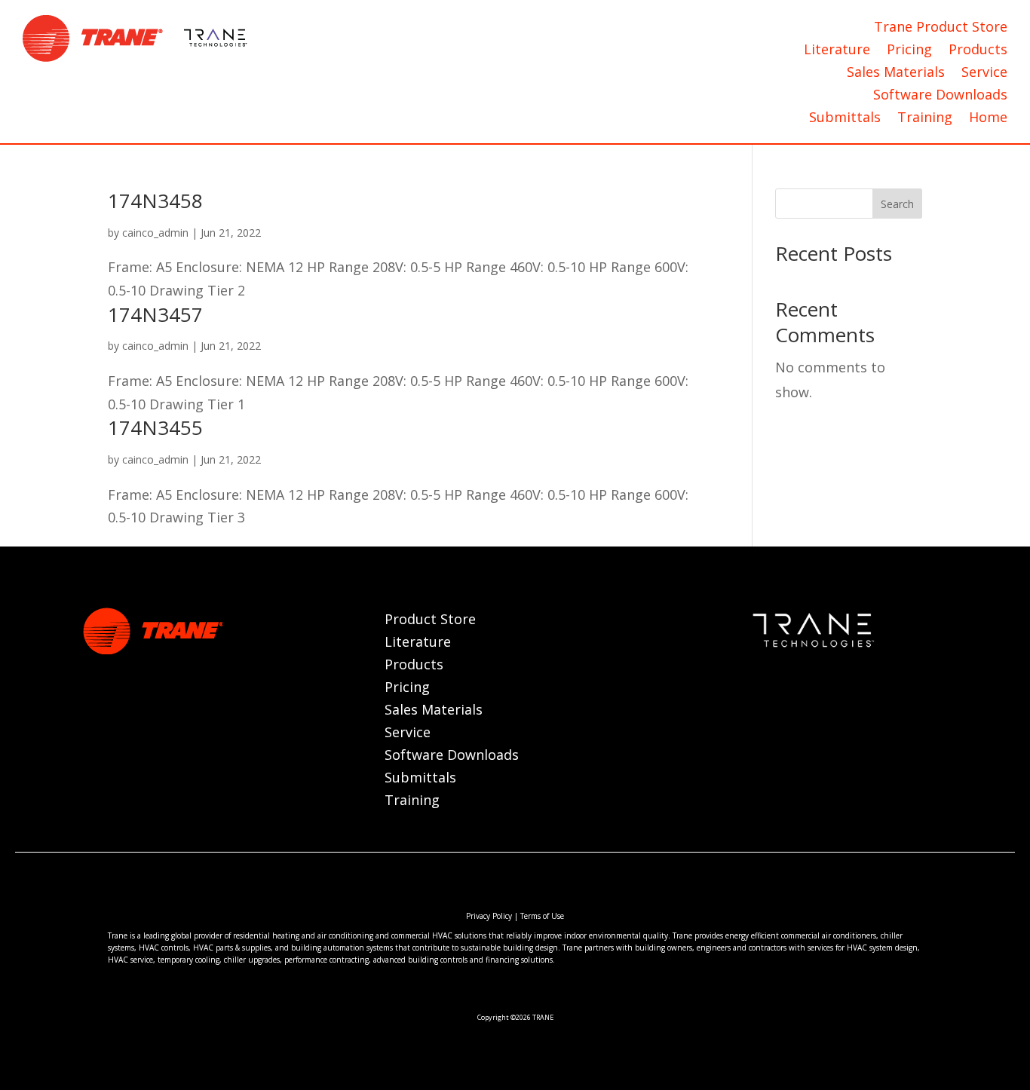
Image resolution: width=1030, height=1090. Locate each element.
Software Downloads (940, 96)
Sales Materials (896, 73)
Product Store (430, 621)
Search (897, 204)
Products (978, 51)
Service (984, 73)
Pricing (909, 51)
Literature (837, 51)
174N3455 (155, 427)
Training (924, 119)
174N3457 (155, 314)
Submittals (845, 119)
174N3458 (155, 200)
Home (988, 119)
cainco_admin (155, 232)
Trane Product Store (940, 28)
